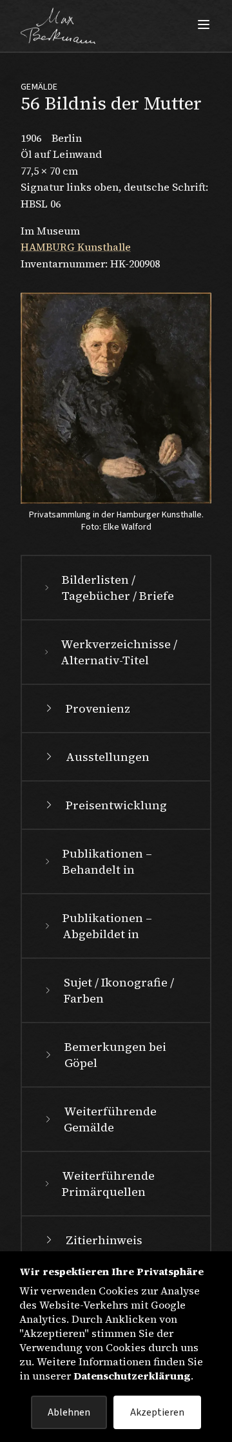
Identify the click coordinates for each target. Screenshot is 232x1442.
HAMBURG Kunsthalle (76, 247)
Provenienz (98, 708)
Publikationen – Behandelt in (107, 861)
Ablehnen (69, 1412)
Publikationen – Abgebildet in (107, 926)
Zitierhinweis (104, 1240)
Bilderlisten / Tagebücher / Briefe (118, 588)
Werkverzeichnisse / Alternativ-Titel (119, 652)
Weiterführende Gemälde (110, 1119)
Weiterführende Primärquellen (108, 1184)
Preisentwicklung (116, 805)
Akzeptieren (157, 1412)
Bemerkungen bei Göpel (115, 1055)
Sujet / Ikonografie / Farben (119, 990)
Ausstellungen (108, 757)
